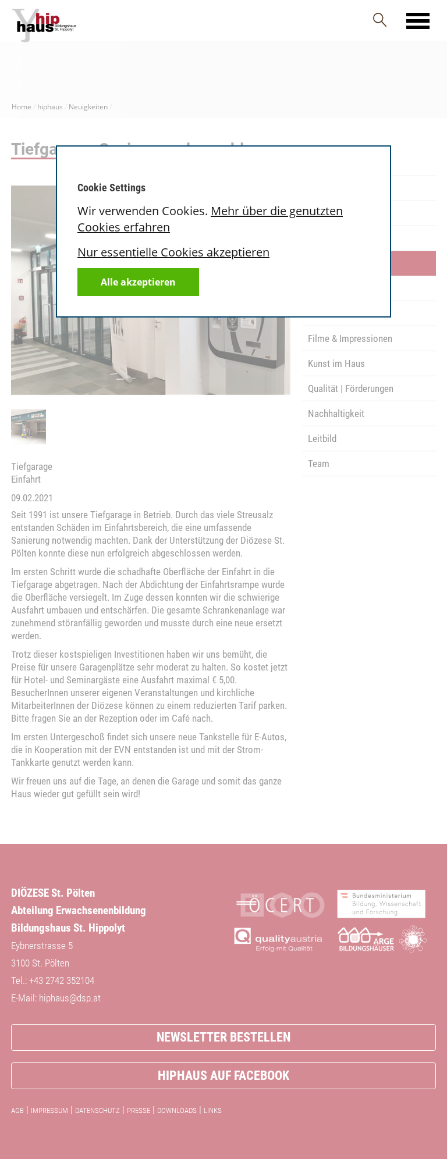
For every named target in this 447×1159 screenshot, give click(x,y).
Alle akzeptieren (138, 282)
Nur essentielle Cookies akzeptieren (173, 252)
